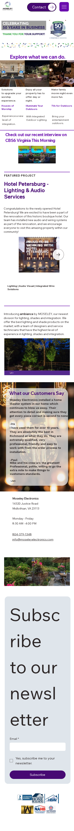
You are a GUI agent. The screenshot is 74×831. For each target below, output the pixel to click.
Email (14, 739)
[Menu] (64, 7)
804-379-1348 (22, 534)
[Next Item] (58, 254)
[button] (48, 161)
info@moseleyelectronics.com (32, 539)
